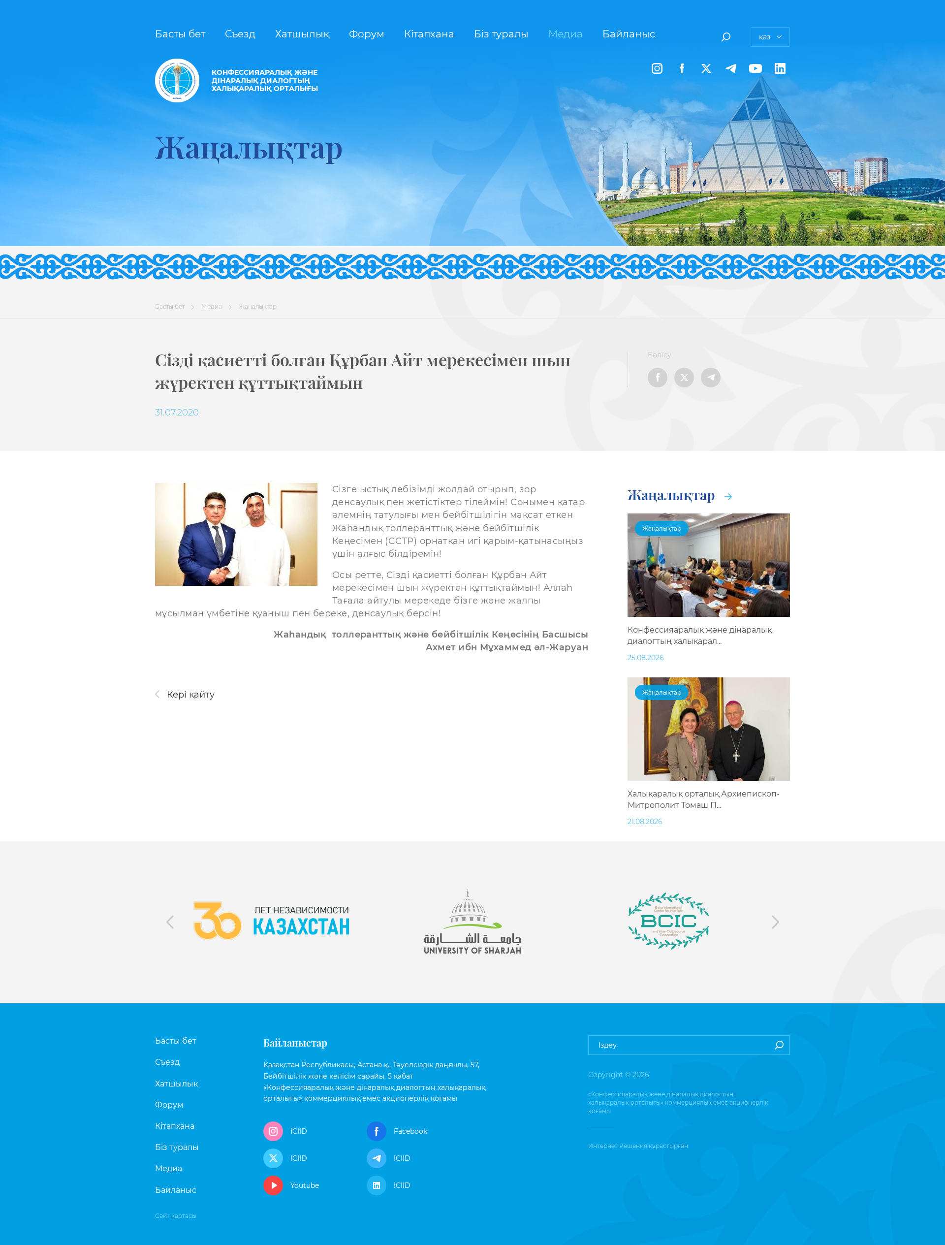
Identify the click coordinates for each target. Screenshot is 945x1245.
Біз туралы (501, 34)
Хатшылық (302, 34)
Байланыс (628, 34)
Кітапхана (429, 34)
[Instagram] (657, 68)
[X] (706, 68)
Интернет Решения (617, 1145)
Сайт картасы (175, 1215)
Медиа (565, 34)
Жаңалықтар (673, 494)
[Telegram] (731, 68)
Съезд (240, 34)
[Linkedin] (780, 68)
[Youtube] (755, 68)
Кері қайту (189, 694)
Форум (366, 34)
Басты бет (180, 34)
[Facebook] (682, 68)
